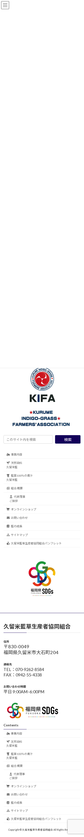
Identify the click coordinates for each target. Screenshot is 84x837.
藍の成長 (16, 526)
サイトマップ (19, 534)
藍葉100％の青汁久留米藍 (19, 478)
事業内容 (16, 454)
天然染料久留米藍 (14, 465)
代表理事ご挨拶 (17, 499)
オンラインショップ (23, 509)
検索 (68, 439)
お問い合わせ (19, 518)
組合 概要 (17, 488)
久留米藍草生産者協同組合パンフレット (36, 543)
